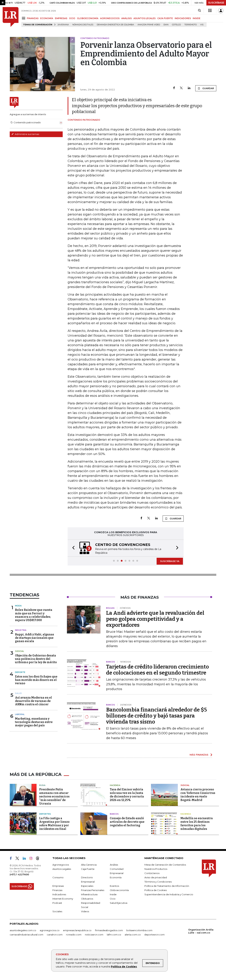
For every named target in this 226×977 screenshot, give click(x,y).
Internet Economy (62, 898)
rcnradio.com (73, 934)
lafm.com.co (114, 934)
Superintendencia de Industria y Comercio (168, 894)
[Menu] (24, 18)
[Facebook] (174, 88)
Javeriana (63, 25)
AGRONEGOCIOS (110, 18)
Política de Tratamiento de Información (166, 885)
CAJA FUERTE (165, 18)
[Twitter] (181, 88)
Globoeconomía (119, 890)
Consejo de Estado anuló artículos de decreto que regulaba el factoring (127, 822)
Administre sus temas (26, 134)
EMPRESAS (61, 18)
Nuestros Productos (155, 869)
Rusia (42, 785)
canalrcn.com (55, 934)
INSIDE (196, 18)
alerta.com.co (133, 934)
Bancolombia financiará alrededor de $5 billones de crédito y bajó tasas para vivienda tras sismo (156, 716)
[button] (72, 548)
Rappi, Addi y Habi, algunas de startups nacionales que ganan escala (34, 638)
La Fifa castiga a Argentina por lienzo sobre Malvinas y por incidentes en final (54, 824)
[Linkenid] (26, 859)
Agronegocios (60, 864)
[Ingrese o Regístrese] (220, 10)
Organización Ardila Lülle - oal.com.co (200, 931)
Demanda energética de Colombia (115, 25)
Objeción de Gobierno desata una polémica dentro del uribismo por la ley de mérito (36, 659)
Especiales (87, 885)
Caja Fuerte (87, 869)
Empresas (58, 885)
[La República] (11, 17)
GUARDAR (208, 88)
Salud (18, 693)
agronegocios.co (50, 930)
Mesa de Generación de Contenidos (165, 864)
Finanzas (57, 890)
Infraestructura (89, 894)
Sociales (57, 911)
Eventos (114, 885)
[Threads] (39, 859)
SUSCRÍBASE (216, 2)
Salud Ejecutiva (118, 902)
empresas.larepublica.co (77, 930)
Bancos (114, 814)
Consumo (58, 877)
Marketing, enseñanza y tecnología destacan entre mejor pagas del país (34, 722)
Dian (165, 25)
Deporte (20, 672)
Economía (115, 877)
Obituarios (87, 898)
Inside (113, 894)
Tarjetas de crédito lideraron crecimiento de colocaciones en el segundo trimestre (157, 670)
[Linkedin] (189, 88)
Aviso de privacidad (155, 877)
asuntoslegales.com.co (23, 930)
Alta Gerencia (89, 864)
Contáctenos (151, 873)
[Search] (199, 10)
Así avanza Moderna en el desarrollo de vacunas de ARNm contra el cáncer (33, 701)
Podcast (57, 902)
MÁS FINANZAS (199, 754)
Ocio (112, 898)
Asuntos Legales (61, 869)
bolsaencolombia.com (139, 930)
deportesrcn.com (154, 934)
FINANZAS (32, 18)
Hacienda (115, 785)
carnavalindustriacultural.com (26, 934)
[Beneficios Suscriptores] (210, 11)
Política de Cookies (124, 966)
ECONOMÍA (46, 18)
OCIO (72, 18)
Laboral (20, 714)
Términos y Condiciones (158, 881)
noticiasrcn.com (94, 934)
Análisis (114, 864)
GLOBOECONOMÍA (87, 18)
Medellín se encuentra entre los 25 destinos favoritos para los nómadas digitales (196, 824)
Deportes (45, 814)
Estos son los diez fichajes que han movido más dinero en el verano (36, 680)
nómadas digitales (82, 25)
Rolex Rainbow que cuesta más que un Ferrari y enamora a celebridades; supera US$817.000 (33, 615)
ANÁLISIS (126, 18)
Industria (20, 630)
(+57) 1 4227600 (19, 874)
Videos (85, 911)
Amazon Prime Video (149, 25)
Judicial (19, 651)
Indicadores (59, 894)
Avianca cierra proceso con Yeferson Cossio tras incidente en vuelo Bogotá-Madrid (197, 795)
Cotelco (176, 25)
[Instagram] (32, 859)
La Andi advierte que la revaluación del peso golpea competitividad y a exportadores (155, 619)
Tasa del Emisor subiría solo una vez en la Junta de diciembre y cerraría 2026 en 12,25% (127, 795)
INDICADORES (183, 18)
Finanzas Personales (92, 890)
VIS (201, 25)
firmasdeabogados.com (109, 930)
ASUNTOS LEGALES (144, 18)
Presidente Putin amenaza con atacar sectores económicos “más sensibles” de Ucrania (54, 796)
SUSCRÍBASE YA (169, 561)
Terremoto (190, 25)
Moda (18, 605)
